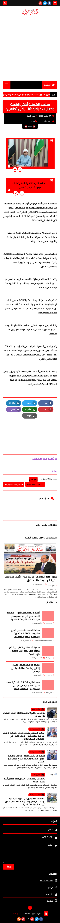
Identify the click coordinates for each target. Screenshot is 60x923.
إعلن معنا (49, 894)
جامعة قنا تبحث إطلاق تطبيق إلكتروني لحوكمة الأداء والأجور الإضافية (25, 668)
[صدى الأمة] (30, 12)
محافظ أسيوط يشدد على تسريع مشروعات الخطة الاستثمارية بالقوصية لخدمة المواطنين (25, 633)
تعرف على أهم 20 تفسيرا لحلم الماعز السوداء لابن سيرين (24, 714)
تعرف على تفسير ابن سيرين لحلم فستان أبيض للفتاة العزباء (24, 780)
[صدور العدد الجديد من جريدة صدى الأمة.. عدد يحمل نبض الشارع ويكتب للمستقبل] (30, 558)
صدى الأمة (51, 585)
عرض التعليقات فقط (34, 484)
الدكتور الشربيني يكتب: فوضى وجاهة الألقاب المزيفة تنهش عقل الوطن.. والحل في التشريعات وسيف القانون (24, 736)
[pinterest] (23, 919)
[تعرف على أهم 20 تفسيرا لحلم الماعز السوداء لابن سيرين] (52, 713)
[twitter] (45, 3)
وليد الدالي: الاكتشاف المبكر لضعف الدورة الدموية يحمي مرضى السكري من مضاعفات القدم (23, 685)
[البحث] (5, 3)
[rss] (19, 919)
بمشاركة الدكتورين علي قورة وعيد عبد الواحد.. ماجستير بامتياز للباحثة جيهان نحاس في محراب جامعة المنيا (25, 801)
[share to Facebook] (19, 169)
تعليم (33, 121)
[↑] (30, 908)
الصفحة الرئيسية (45, 121)
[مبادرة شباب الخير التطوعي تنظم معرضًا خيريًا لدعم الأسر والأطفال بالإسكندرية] (48, 651)
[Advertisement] (30, 48)
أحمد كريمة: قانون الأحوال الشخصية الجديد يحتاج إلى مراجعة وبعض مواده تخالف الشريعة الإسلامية (23, 616)
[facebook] (49, 3)
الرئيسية (47, 85)
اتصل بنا (50, 901)
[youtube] (40, 3)
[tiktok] (28, 919)
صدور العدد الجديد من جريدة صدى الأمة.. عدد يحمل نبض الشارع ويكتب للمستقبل (30, 578)
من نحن (50, 887)
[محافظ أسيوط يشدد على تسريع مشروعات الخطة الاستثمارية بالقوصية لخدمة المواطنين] (48, 633)
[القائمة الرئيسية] (6, 85)
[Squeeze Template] (46, 913)
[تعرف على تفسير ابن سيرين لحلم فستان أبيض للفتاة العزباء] (52, 778)
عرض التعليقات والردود (13, 484)
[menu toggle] (55, 3)
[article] (30, 431)
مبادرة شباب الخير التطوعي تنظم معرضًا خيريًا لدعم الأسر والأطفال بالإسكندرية (24, 650)
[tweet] (15, 169)
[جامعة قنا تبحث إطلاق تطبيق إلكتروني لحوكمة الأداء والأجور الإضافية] (48, 668)
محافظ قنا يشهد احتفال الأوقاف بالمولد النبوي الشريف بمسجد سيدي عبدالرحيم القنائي (26, 759)
